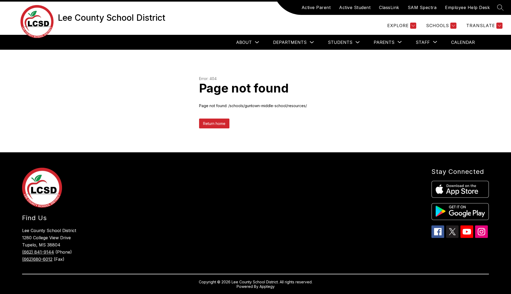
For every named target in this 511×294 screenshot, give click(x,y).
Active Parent (316, 7)
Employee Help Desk (467, 7)
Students (340, 42)
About (244, 42)
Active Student (354, 7)
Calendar (463, 42)
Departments (290, 42)
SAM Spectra (422, 7)
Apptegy (267, 286)
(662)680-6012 (37, 259)
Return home (214, 123)
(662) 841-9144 (38, 252)
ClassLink (389, 7)
